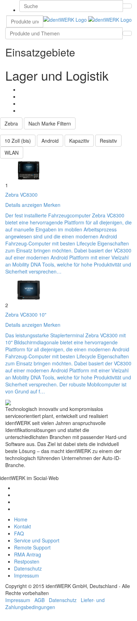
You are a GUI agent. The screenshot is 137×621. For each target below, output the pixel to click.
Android (50, 140)
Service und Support (36, 540)
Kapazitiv (79, 140)
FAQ (19, 533)
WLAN (12, 152)
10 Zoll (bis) (18, 140)
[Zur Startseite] (87, 18)
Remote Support (32, 547)
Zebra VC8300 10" (25, 314)
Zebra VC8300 (21, 194)
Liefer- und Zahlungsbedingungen (55, 603)
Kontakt (22, 526)
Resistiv (108, 140)
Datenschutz (28, 568)
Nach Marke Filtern (49, 123)
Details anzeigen (23, 204)
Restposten (26, 561)
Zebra (11, 123)
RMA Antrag (27, 554)
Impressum (26, 575)
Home (20, 519)
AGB (39, 599)
